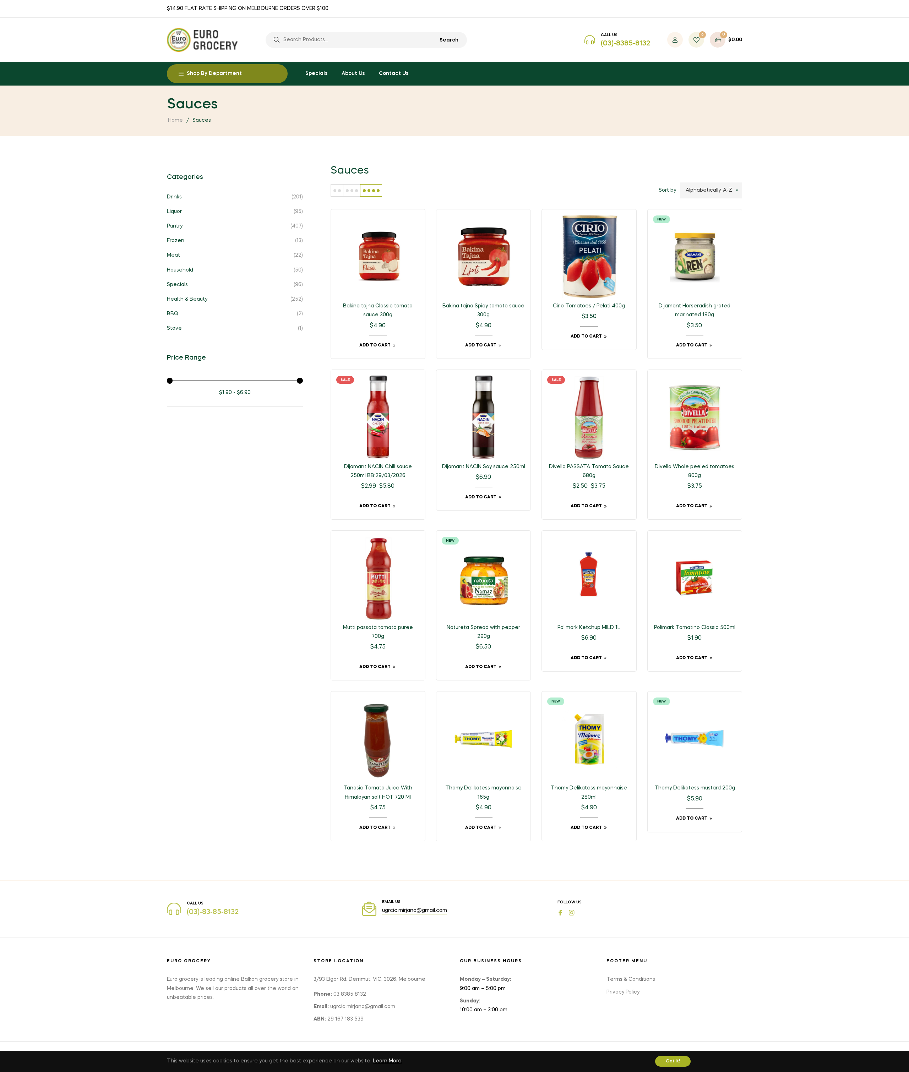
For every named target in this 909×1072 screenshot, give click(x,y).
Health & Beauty (235, 299)
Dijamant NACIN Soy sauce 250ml (483, 466)
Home (175, 120)
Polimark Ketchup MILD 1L (588, 627)
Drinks (235, 197)
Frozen (235, 240)
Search (449, 40)
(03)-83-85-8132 (213, 912)
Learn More (387, 1061)
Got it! (673, 1061)
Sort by (667, 190)
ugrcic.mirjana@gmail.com (414, 910)
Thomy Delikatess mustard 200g (694, 788)
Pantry (235, 226)
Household (235, 270)
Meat (235, 255)
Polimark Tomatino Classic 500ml (694, 627)
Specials (235, 284)
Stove (235, 328)
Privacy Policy (622, 992)
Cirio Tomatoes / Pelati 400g (589, 305)
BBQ (235, 313)
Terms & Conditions (630, 979)
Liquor (235, 211)
